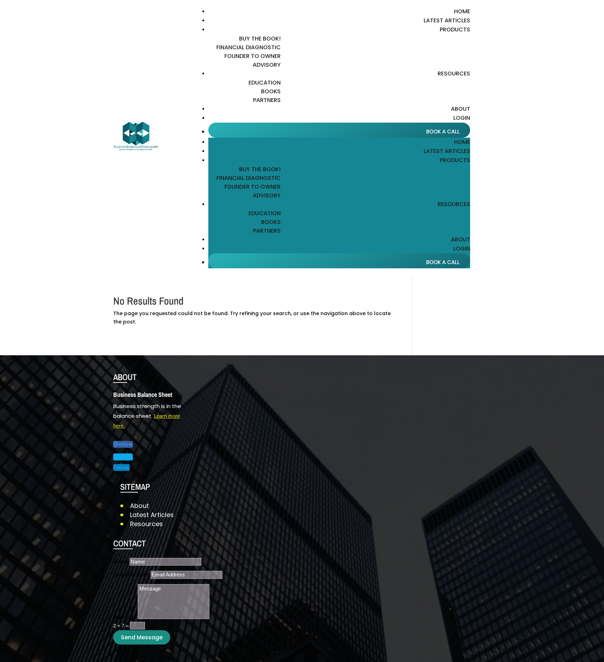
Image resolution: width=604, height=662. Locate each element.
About (460, 109)
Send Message (142, 637)
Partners (267, 100)
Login (461, 118)
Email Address (131, 574)
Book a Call (443, 131)
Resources (146, 523)
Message (124, 617)
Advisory (267, 65)
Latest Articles (447, 20)
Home (462, 11)
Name (120, 561)
